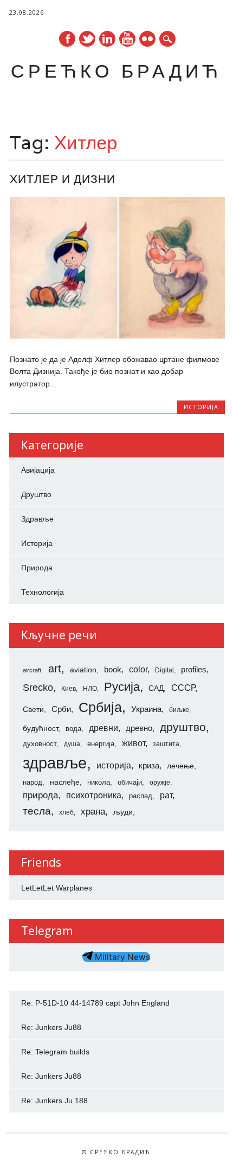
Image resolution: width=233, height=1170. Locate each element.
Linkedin (107, 39)
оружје (160, 782)
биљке (179, 710)
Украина (146, 709)
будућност (40, 728)
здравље (55, 763)
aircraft (32, 670)
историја (113, 765)
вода (73, 728)
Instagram (147, 39)
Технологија (42, 592)
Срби (61, 709)
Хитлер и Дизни (62, 178)
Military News (121, 957)
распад (140, 796)
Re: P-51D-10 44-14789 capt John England (95, 1003)
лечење (180, 765)
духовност (39, 744)
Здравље (37, 518)
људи (123, 811)
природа (40, 795)
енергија (100, 744)
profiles (193, 669)
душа (72, 744)
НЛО (90, 688)
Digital (164, 670)
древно (139, 728)
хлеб (66, 812)
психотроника (93, 795)
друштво (183, 727)
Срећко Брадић (116, 71)
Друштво (36, 494)
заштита (166, 744)
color (138, 669)
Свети (33, 709)
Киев (68, 688)
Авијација (38, 470)
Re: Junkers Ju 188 (54, 1100)
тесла (37, 811)
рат (166, 795)
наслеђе (65, 782)
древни (103, 728)
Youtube (127, 39)
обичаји (130, 782)
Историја (201, 407)
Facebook (67, 39)
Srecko (38, 687)
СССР (183, 687)
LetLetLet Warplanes (56, 887)
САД (156, 688)
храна (93, 811)
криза (149, 765)
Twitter (87, 39)
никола (98, 782)
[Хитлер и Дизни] (117, 336)
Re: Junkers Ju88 (51, 1027)
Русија (122, 687)
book (112, 669)
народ (32, 782)
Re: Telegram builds (55, 1051)
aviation (83, 669)
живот (133, 743)
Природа (37, 567)
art (54, 669)
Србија (100, 707)
